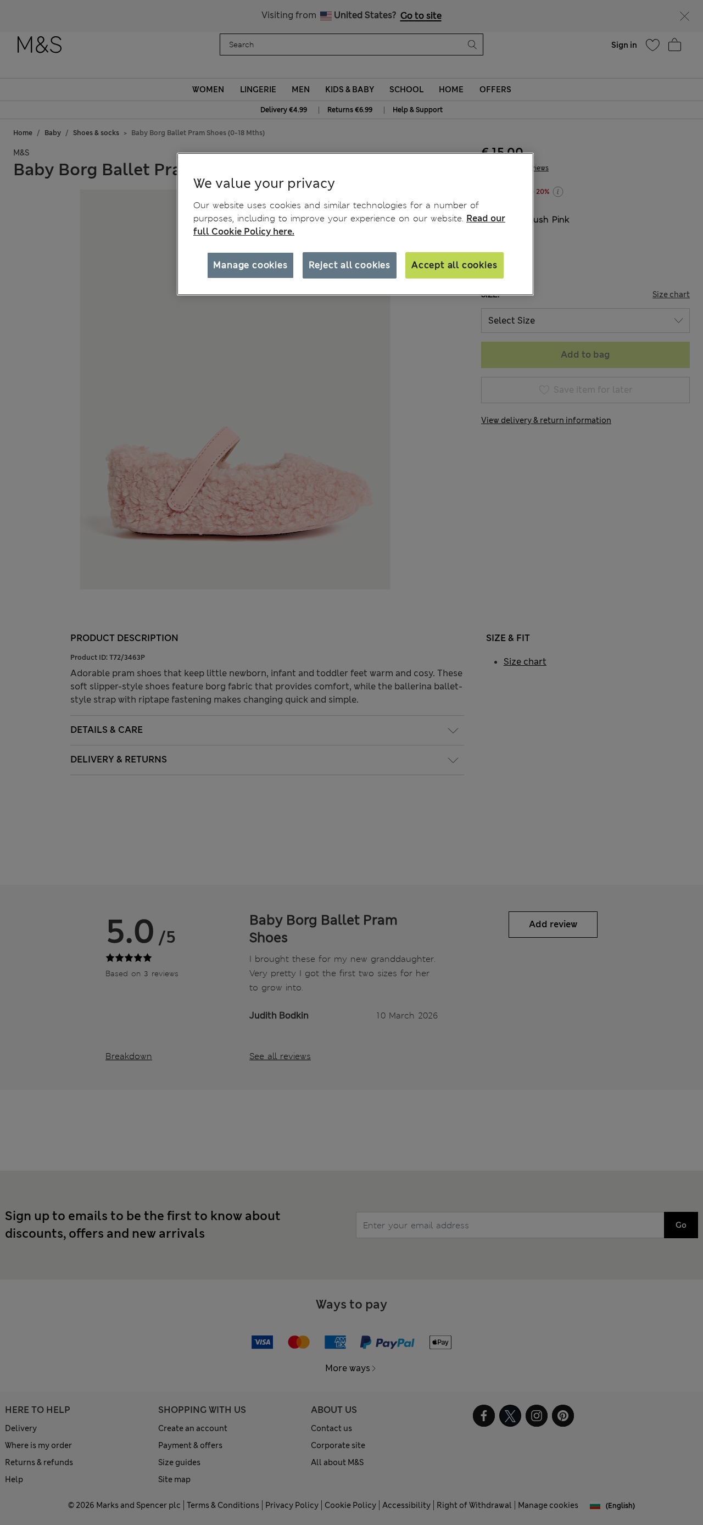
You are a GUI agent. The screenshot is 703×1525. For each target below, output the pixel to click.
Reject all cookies (349, 264)
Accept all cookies (454, 264)
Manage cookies (250, 264)
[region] (355, 224)
